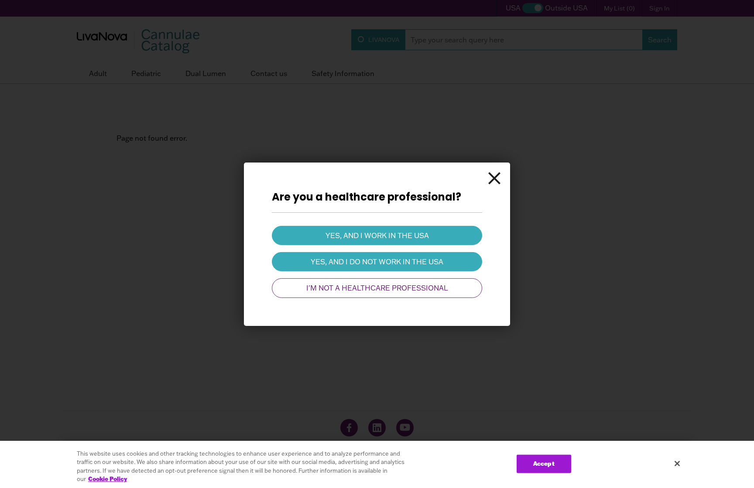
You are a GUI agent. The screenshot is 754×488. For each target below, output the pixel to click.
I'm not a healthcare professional (377, 288)
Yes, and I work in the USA (377, 235)
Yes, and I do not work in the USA (377, 261)
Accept (544, 463)
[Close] (494, 178)
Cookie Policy (107, 478)
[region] (377, 464)
